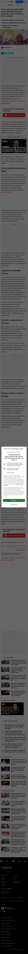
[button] (14, 473)
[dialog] (14, 477)
